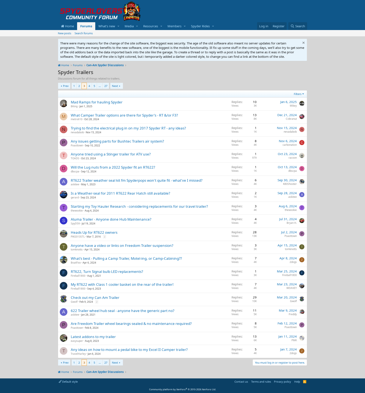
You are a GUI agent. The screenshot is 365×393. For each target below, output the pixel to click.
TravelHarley (78, 354)
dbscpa (75, 171)
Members (174, 26)
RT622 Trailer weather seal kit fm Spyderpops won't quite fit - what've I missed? (136, 180)
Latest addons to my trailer (93, 336)
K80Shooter (290, 184)
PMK (294, 340)
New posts (64, 33)
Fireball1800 (78, 276)
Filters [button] (297, 94)
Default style (69, 381)
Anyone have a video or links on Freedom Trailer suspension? (122, 245)
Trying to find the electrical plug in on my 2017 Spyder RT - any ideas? (128, 128)
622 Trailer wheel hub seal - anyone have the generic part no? (122, 310)
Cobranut (291, 119)
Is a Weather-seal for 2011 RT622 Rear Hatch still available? (120, 193)
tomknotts (77, 249)
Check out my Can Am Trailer (95, 297)
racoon (293, 157)
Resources (150, 26)
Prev (66, 86)
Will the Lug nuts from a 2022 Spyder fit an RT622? (113, 167)
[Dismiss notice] (303, 43)
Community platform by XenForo (182, 389)
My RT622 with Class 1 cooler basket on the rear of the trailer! (122, 284)
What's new (106, 26)
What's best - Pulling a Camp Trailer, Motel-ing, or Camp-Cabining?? (126, 258)
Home (69, 26)
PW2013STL (78, 236)
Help (297, 381)
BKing (74, 106)
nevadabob (77, 132)
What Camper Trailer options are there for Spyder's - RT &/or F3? (124, 115)
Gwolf (74, 302)
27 (105, 86)
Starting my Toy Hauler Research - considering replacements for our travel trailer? (139, 206)
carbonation (290, 145)
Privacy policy (282, 381)
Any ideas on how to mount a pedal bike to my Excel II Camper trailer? (129, 349)
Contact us (241, 381)
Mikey (293, 105)
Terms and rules (261, 381)
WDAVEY (291, 288)
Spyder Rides (200, 26)
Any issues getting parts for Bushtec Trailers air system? (117, 141)
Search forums (84, 33)
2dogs (293, 262)
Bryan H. (292, 223)
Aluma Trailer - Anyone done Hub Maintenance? (111, 219)
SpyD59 (75, 223)
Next (115, 86)
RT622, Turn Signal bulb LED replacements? (107, 271)
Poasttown (77, 145)
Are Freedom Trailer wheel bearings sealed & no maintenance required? (131, 323)
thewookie (77, 210)
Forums (86, 26)
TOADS (75, 158)
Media (129, 26)
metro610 (76, 119)
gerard (75, 197)
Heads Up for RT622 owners (94, 232)
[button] (118, 26)
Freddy (293, 314)
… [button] (100, 86)
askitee (75, 184)
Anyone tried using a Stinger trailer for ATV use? (111, 154)
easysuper (77, 341)
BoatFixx (76, 262)
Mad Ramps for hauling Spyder (97, 102)
